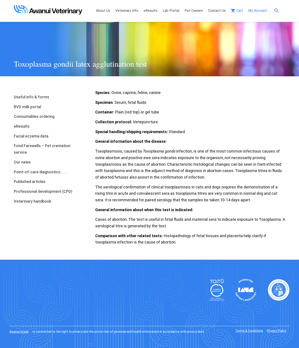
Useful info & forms (31, 97)
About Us (103, 11)
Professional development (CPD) (43, 191)
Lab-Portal (171, 11)
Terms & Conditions (249, 330)
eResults (150, 11)
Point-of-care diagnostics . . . (40, 172)
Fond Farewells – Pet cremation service (42, 149)
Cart (239, 11)
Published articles (30, 181)
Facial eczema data (31, 136)
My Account (257, 11)
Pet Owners (194, 11)
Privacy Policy (276, 330)
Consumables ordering (34, 116)
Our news (22, 162)
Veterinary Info (126, 11)
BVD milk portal (27, 106)
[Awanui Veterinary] (48, 13)
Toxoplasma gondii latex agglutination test (80, 63)
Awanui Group (19, 331)
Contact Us (217, 11)
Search (277, 11)
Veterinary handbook (32, 201)
